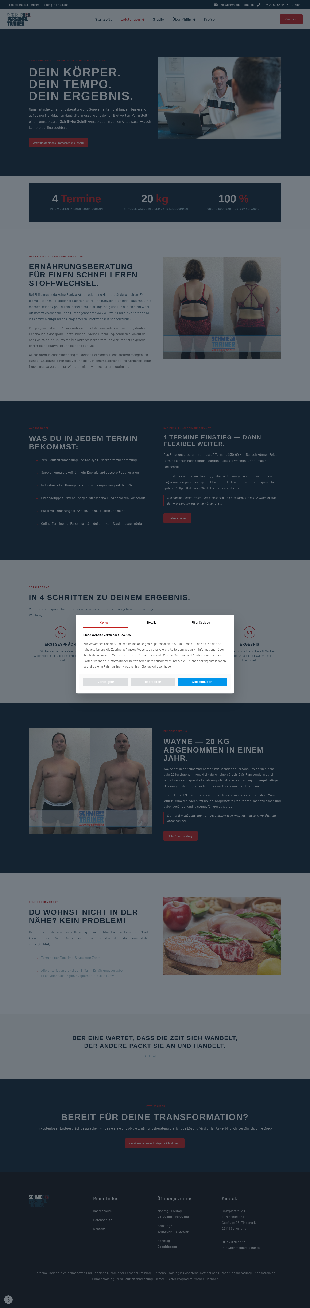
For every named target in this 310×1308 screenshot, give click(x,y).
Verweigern (106, 682)
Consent (105, 622)
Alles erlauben (202, 682)
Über (201, 622)
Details (151, 622)
